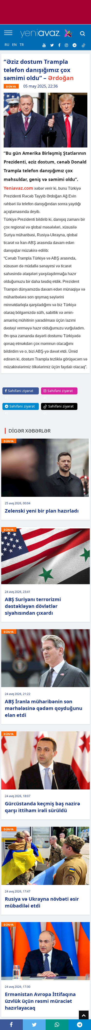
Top (84, 1015)
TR (22, 44)
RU (7, 44)
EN (14, 44)
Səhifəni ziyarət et (19, 394)
